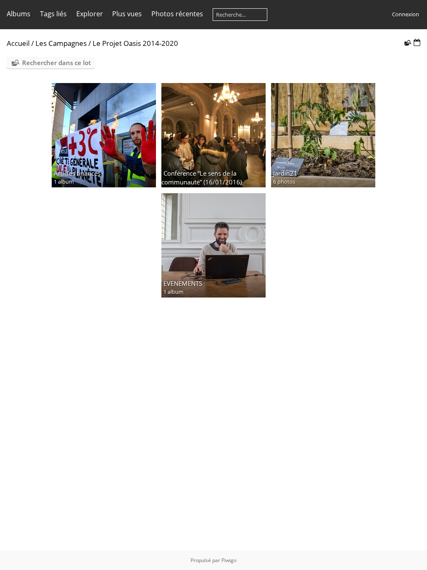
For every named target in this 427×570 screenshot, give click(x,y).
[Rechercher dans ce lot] (407, 43)
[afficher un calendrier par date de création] (417, 43)
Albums (18, 13)
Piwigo (228, 560)
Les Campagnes (61, 43)
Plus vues (127, 13)
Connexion (405, 14)
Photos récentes (177, 13)
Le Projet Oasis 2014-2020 (135, 43)
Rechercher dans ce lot (56, 62)
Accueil (18, 43)
